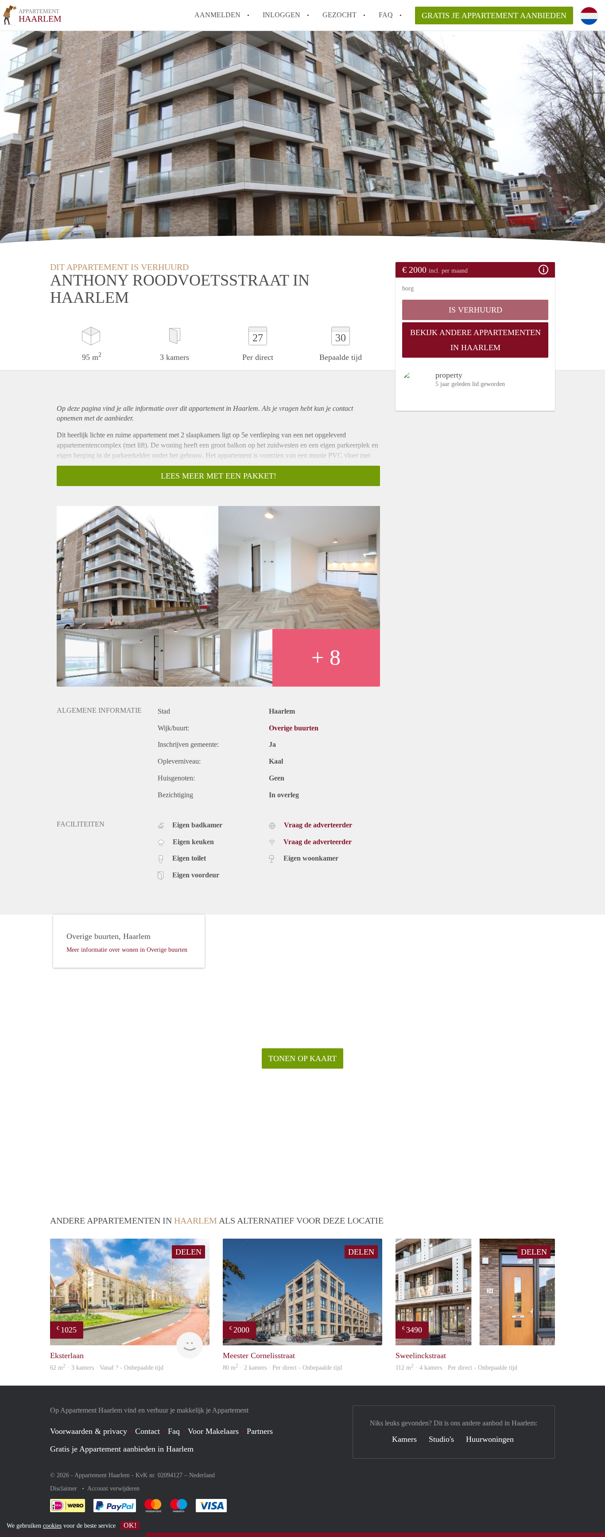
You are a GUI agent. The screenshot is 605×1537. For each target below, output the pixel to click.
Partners (260, 1431)
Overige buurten (293, 728)
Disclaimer (64, 1488)
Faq (174, 1431)
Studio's (441, 1439)
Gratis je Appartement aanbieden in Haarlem (122, 1448)
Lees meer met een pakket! (218, 475)
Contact (147, 1431)
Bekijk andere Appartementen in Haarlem (475, 340)
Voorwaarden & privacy (88, 1431)
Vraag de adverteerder (318, 825)
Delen (188, 1251)
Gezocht (339, 15)
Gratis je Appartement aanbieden (494, 15)
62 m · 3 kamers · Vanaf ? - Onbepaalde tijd (106, 1367)
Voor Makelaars (213, 1431)
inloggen (281, 15)
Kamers (404, 1439)
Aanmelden (217, 15)
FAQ (386, 15)
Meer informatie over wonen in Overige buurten (126, 949)
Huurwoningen (490, 1439)
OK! (130, 1525)
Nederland (202, 1475)
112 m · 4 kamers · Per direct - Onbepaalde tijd (456, 1367)
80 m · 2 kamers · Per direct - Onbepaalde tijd (282, 1367)
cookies (52, 1525)
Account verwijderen (113, 1488)
